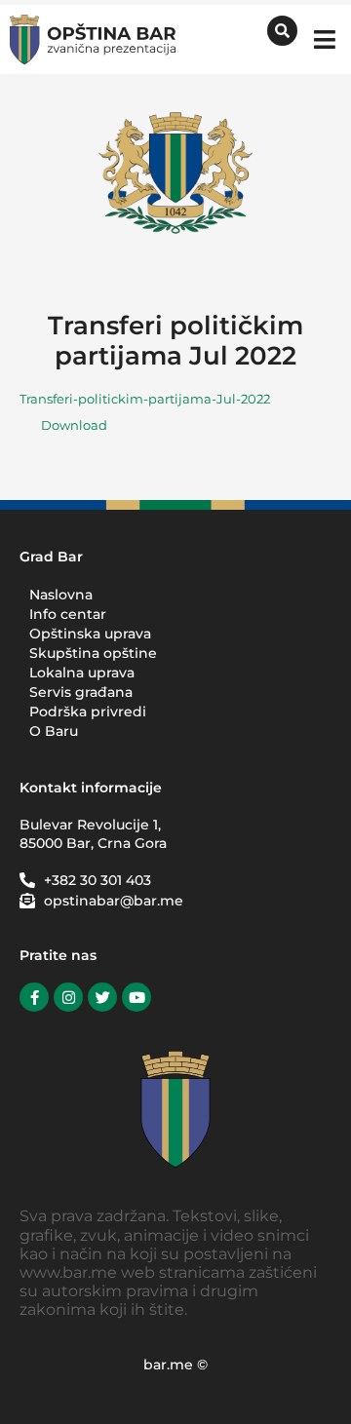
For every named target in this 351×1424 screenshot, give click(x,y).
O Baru (53, 731)
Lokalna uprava (82, 672)
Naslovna (61, 594)
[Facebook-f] (34, 997)
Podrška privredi (87, 711)
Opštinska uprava (90, 633)
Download (74, 425)
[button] (324, 39)
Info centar (67, 614)
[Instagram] (68, 997)
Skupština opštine (93, 653)
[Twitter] (102, 997)
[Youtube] (136, 997)
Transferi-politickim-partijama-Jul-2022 (145, 399)
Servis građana (81, 692)
